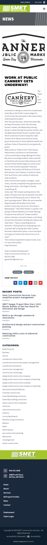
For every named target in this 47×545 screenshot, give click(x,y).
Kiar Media (30, 541)
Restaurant (28, 272)
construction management (12, 369)
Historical (17, 272)
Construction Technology (12, 372)
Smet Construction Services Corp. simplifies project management (19, 296)
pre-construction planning (12, 433)
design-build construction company (16, 383)
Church (5, 356)
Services (7, 493)
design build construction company (16, 376)
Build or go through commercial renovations (18, 316)
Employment (25, 2)
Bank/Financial (8, 349)
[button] (44, 8)
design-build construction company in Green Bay (21, 386)
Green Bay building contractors (14, 399)
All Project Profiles (11, 497)
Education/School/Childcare (13, 389)
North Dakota (7, 430)
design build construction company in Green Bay (21, 379)
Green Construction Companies (14, 403)
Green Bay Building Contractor (14, 396)
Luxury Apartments (10, 416)
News (8, 19)
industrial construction (11, 409)
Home (5, 485)
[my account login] (44, 2)
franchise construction (11, 393)
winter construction (10, 443)
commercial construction (12, 359)
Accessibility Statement (16, 536)
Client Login (8, 516)
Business (5, 352)
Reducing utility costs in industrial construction (19, 334)
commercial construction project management (20, 362)
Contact (6, 505)
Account (38, 2)
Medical (5, 423)
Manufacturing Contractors (13, 419)
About (6, 489)
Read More (6, 300)
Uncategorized (8, 440)
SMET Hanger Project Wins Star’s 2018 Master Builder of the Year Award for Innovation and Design (21, 306)
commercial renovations (11, 366)
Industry (5, 413)
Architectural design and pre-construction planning (23, 325)
